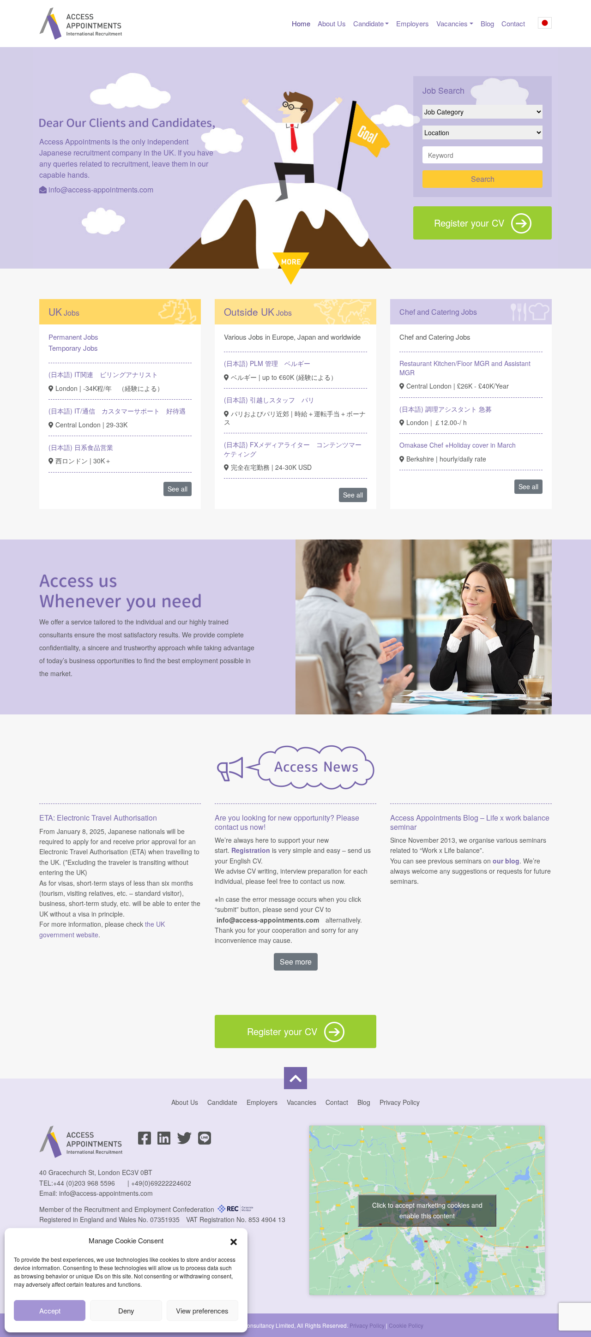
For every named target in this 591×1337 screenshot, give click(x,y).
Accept (49, 1310)
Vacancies (452, 23)
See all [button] (177, 488)
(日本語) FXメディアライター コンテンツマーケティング (293, 449)
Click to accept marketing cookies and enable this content (427, 1210)
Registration (250, 850)
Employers (412, 23)
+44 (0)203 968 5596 (84, 1182)
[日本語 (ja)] (545, 24)
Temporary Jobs (73, 348)
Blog (487, 23)
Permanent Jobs (73, 337)
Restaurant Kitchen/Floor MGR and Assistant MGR (465, 368)
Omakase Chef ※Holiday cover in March (457, 445)
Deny (126, 1310)
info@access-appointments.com (100, 189)
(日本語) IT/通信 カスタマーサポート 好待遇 (117, 410)
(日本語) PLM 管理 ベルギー (267, 363)
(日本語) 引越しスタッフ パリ (269, 399)
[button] (233, 1240)
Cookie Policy (406, 1325)
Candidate (368, 23)
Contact (513, 23)
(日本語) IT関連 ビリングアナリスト (103, 374)
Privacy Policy (400, 1102)
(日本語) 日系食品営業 (80, 447)
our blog (506, 860)
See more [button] (296, 961)
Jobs (63, 312)
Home (301, 23)
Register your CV (469, 222)
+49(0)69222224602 (161, 1182)
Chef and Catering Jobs (438, 311)
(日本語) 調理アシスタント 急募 (445, 409)
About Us (332, 23)
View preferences (202, 1310)
